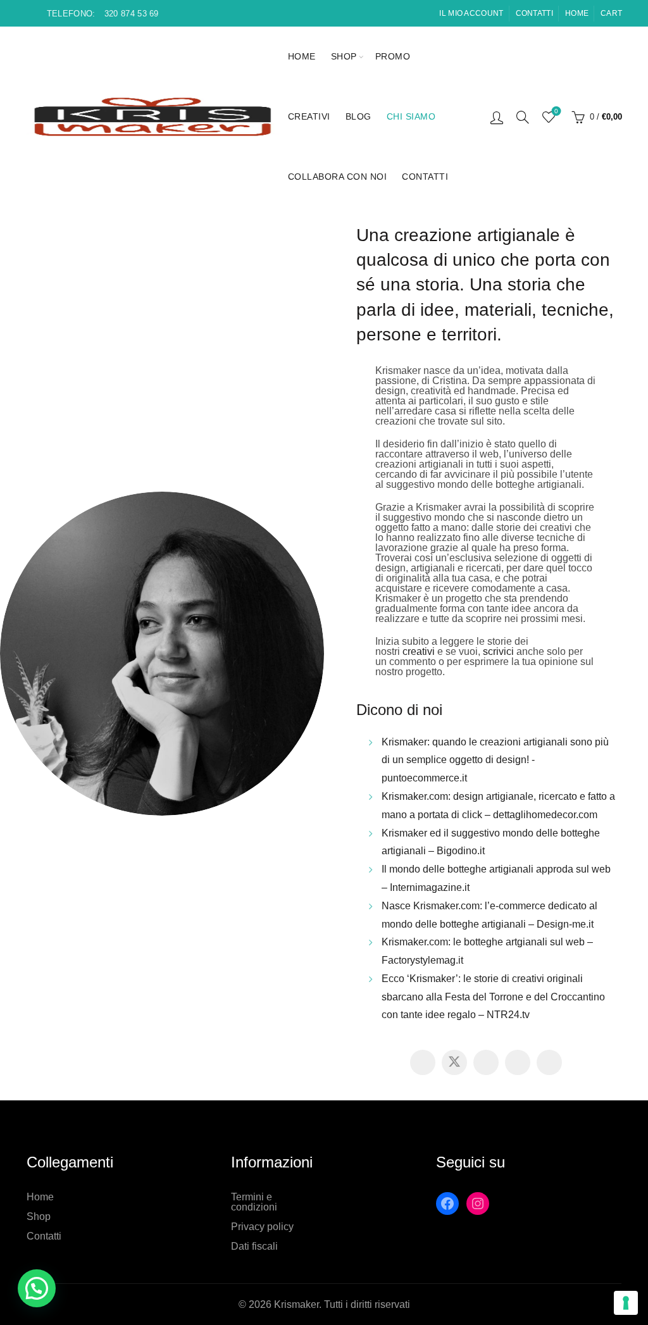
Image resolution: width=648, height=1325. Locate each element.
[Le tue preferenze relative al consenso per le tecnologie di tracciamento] (626, 1303)
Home (577, 13)
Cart (611, 13)
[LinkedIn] (517, 1062)
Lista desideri (556, 111)
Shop (344, 56)
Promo (393, 56)
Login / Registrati (496, 117)
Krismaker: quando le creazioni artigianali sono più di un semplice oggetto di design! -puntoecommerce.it (495, 760)
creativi (418, 651)
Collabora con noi (337, 176)
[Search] (523, 117)
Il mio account (471, 13)
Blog (358, 116)
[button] (37, 1288)
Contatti (534, 13)
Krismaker (296, 1304)
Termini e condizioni (254, 1201)
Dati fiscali (254, 1246)
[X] (454, 1062)
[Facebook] (422, 1062)
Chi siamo (411, 116)
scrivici (498, 651)
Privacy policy (262, 1226)
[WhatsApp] (549, 1062)
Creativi (309, 116)
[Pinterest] (486, 1062)
